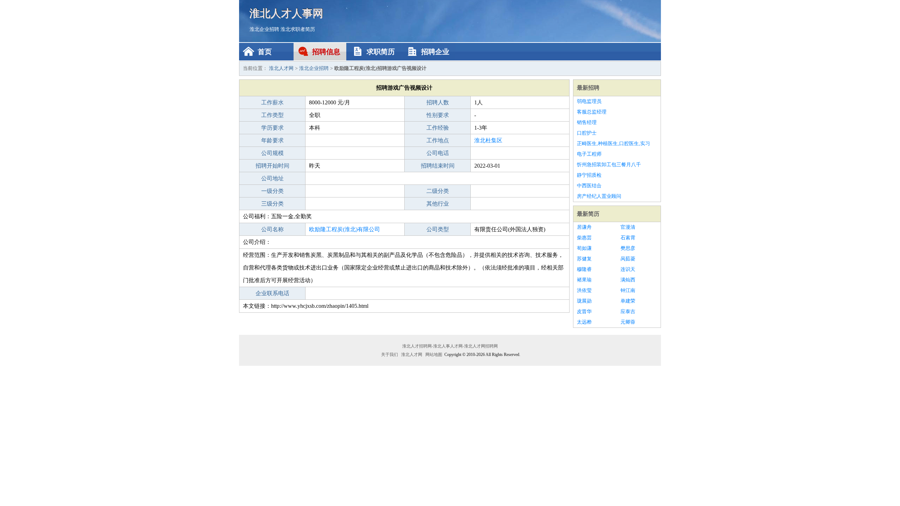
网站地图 (433, 354)
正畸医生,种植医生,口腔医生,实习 (613, 143)
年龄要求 (272, 140)
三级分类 (272, 204)
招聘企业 (435, 52)
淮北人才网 (281, 68)
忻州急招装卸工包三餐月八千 (609, 164)
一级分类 (272, 191)
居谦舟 (584, 227)
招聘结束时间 (438, 166)
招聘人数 (437, 102)
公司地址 (272, 178)
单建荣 (628, 301)
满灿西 (628, 280)
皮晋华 (584, 311)
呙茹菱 (628, 258)
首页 (265, 52)
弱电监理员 (589, 101)
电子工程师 (589, 154)
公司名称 (272, 229)
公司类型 (437, 229)
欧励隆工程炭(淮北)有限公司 (344, 229)
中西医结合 (589, 185)
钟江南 (628, 290)
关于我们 (389, 354)
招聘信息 (326, 52)
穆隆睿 (584, 269)
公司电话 (437, 153)
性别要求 (437, 115)
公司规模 (272, 153)
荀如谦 (584, 248)
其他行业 (437, 204)
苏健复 (584, 258)
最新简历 (588, 214)
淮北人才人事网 (286, 13)
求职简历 (381, 52)
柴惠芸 (584, 237)
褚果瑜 (584, 280)
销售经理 (587, 122)
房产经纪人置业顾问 (599, 196)
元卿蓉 (628, 322)
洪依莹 (584, 290)
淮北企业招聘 (264, 29)
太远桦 (584, 322)
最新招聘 (588, 88)
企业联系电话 (272, 293)
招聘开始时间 (272, 166)
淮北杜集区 (488, 140)
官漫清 (628, 227)
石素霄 (628, 237)
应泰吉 (628, 311)
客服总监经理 (591, 112)
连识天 (628, 269)
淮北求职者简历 (298, 29)
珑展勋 (584, 301)
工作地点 (437, 140)
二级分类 (437, 191)
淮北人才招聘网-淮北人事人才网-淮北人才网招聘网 (450, 346)
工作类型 (272, 115)
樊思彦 (628, 248)
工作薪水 (272, 102)
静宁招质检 (589, 175)
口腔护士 (587, 133)
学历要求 (272, 128)
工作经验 (437, 128)
